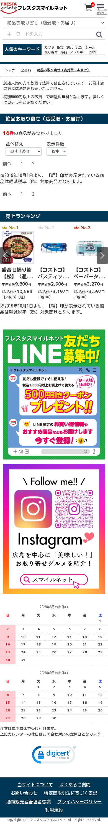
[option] (18, 262)
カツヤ (49, 47)
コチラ (13, 102)
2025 (92, 52)
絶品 (63, 52)
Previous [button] (5, 255)
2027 (79, 47)
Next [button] (102, 255)
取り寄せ (51, 52)
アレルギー (78, 52)
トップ (10, 70)
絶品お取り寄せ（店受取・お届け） (63, 70)
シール (90, 47)
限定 (60, 47)
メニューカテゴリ (102, 11)
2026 (69, 47)
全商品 (26, 70)
